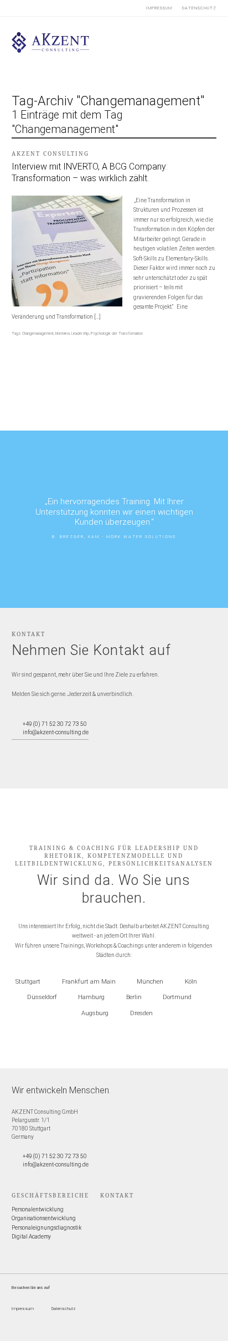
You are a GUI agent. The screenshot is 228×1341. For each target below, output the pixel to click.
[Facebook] (29, 748)
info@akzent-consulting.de (56, 732)
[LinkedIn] (54, 748)
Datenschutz (199, 8)
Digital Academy (31, 1236)
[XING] (41, 748)
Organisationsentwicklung (44, 1218)
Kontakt (117, 1195)
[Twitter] (17, 748)
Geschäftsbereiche (50, 1195)
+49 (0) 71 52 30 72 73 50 (55, 724)
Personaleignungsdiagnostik (46, 1228)
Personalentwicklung (38, 1209)
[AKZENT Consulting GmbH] (51, 51)
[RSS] (66, 748)
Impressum (159, 8)
